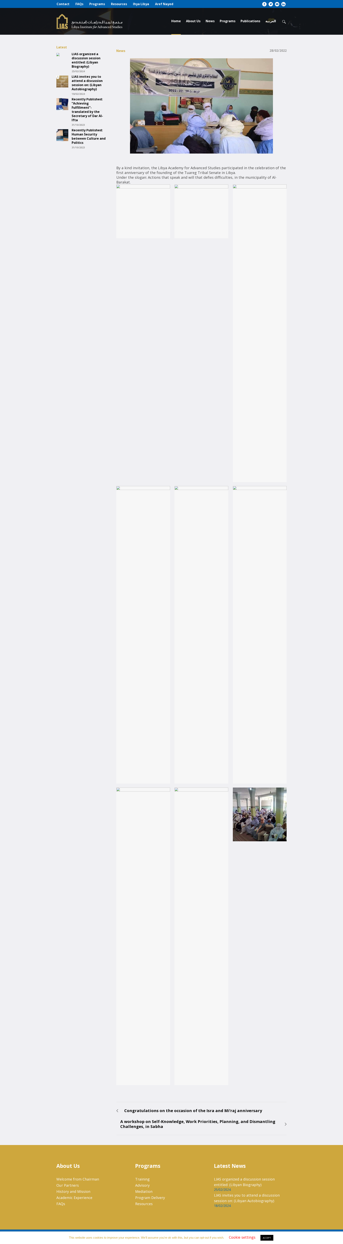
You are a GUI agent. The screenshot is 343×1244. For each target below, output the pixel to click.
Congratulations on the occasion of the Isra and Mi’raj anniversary (193, 1110)
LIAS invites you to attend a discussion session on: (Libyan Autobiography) (87, 83)
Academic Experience (74, 1197)
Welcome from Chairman (77, 1179)
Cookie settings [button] (242, 1237)
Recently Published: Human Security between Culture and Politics (89, 136)
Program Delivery (150, 1197)
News (120, 51)
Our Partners (67, 1185)
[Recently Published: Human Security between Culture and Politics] (62, 134)
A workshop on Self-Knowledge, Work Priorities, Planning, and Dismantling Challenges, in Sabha (197, 1124)
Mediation (143, 1191)
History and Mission (73, 1191)
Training (142, 1179)
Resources (144, 1203)
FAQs (60, 1203)
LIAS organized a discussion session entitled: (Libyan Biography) (86, 60)
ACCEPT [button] (267, 1237)
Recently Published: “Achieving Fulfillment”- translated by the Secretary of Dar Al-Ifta (87, 109)
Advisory (142, 1185)
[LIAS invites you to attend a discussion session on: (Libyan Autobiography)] (62, 81)
